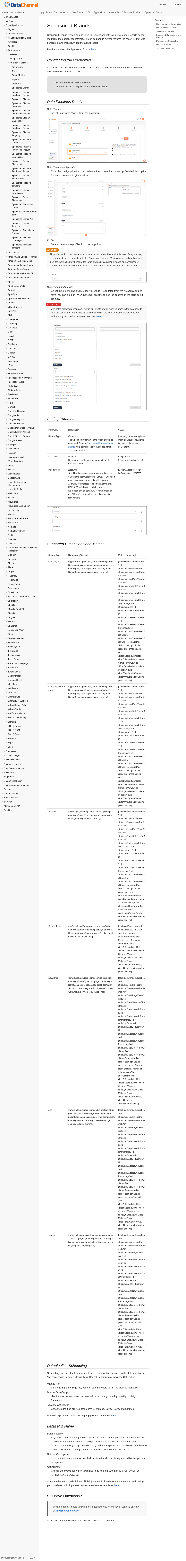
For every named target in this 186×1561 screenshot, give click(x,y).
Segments (9, 776)
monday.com (14, 510)
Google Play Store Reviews (21, 428)
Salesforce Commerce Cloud (21, 596)
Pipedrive (12, 563)
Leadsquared (14, 473)
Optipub (11, 543)
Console (177, 4)
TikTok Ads (13, 651)
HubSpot (12, 444)
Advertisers (17, 67)
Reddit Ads (13, 580)
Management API (12, 806)
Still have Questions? (166, 48)
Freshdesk (13, 394)
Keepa (11, 465)
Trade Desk (13, 659)
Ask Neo (8, 810)
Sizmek (11, 621)
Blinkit (11, 315)
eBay (10, 365)
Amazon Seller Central (18, 269)
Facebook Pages (16, 382)
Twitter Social (14, 671)
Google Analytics (16, 419)
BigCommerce (15, 307)
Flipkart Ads (13, 386)
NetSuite (12, 527)
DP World (12, 348)
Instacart (12, 453)
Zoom (10, 747)
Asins (14, 71)
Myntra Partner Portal (18, 518)
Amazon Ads (14, 50)
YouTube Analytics (16, 713)
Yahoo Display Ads (17, 705)
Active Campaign (16, 33)
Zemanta (12, 722)
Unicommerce (14, 676)
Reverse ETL (10, 772)
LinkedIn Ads (14, 478)
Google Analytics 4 (17, 423)
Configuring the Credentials (168, 24)
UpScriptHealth (15, 680)
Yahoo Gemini (14, 709)
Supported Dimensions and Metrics (168, 36)
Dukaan (11, 352)
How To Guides (11, 793)
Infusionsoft (13, 448)
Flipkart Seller (14, 390)
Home (162, 4)
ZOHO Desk (14, 734)
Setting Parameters (165, 31)
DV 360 (11, 357)
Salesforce (13, 592)
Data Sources (10, 21)
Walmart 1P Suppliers (18, 701)
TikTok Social (14, 655)
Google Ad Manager (17, 411)
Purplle (11, 571)
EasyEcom (13, 361)
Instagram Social (16, 457)
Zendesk (12, 738)
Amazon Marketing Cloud (20, 261)
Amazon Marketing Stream (20, 265)
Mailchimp (13, 493)
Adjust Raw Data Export (19, 38)
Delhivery (12, 344)
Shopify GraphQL (16, 609)
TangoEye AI (14, 646)
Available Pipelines (19, 63)
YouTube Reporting (17, 717)
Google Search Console (19, 436)
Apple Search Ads (16, 286)
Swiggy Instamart (16, 638)
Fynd (10, 403)
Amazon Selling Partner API (21, 273)
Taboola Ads (13, 642)
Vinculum (12, 684)
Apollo (11, 282)
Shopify (11, 605)
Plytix (10, 567)
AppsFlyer (13, 294)
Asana (11, 302)
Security (8, 801)
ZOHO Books (14, 726)
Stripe (10, 634)
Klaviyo (11, 469)
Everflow (12, 369)
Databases (11, 751)
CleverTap (12, 323)
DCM (10, 340)
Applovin (12, 290)
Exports (15, 79)
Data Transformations (14, 768)
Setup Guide (16, 58)
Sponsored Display (21, 99)
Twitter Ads (13, 667)
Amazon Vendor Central (19, 277)
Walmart (12, 692)
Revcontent (13, 588)
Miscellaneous (13, 759)
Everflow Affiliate (15, 373)
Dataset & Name (163, 45)
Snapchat (12, 626)
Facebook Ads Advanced (20, 377)
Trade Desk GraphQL (18, 663)
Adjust (11, 29)
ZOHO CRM (14, 730)
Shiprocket (13, 601)
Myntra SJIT (14, 522)
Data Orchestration (13, 781)
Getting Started (11, 17)
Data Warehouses (12, 764)
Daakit (11, 336)
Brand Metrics (18, 75)
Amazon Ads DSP (16, 252)
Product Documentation (13, 12)
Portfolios (16, 83)
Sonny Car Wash (16, 630)
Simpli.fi (11, 613)
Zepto (10, 742)
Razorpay (12, 575)
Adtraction (12, 42)
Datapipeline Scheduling (167, 41)
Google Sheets (15, 440)
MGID (11, 497)
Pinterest (12, 559)
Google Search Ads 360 (19, 432)
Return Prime (14, 584)
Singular (12, 617)
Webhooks (13, 688)
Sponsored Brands (20, 88)
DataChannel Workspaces (16, 785)
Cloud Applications (14, 25)
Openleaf (12, 539)
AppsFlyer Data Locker (19, 298)
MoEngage (13, 502)
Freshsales (13, 398)
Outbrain (12, 555)
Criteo (11, 332)
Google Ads (13, 415)
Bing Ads (12, 311)
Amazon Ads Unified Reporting (22, 257)
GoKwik (11, 407)
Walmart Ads (14, 696)
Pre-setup (14, 54)
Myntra (11, 514)
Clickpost (12, 327)
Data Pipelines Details (166, 28)
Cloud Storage (12, 755)
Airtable (11, 46)
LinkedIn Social (15, 489)
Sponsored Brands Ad (22, 219)
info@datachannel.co (67, 1510)
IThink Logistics (15, 461)
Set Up (7, 789)
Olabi (10, 535)
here (93, 49)
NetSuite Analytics (16, 531)
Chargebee (13, 319)
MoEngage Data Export (19, 506)
